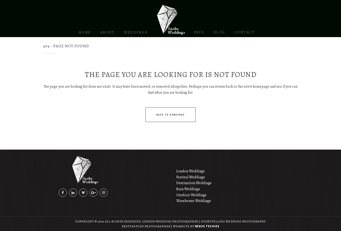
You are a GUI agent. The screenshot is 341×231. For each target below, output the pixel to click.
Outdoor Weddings (191, 195)
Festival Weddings (190, 177)
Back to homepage (170, 114)
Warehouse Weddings (193, 200)
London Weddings (190, 171)
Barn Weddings (188, 189)
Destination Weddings (194, 183)
